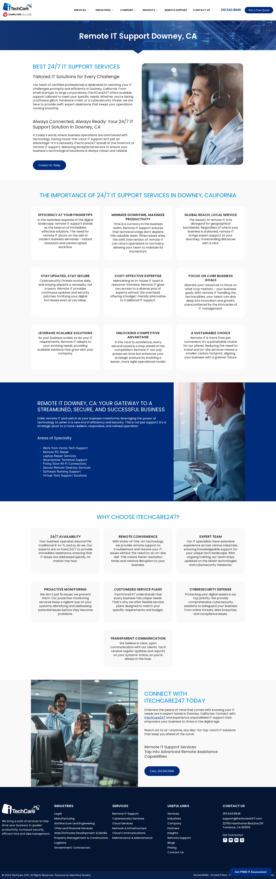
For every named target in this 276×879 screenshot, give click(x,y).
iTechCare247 (154, 717)
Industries (103, 10)
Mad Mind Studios (80, 875)
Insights (149, 10)
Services (80, 10)
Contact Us (201, 10)
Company (126, 10)
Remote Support (176, 10)
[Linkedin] (236, 840)
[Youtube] (231, 840)
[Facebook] (225, 840)
